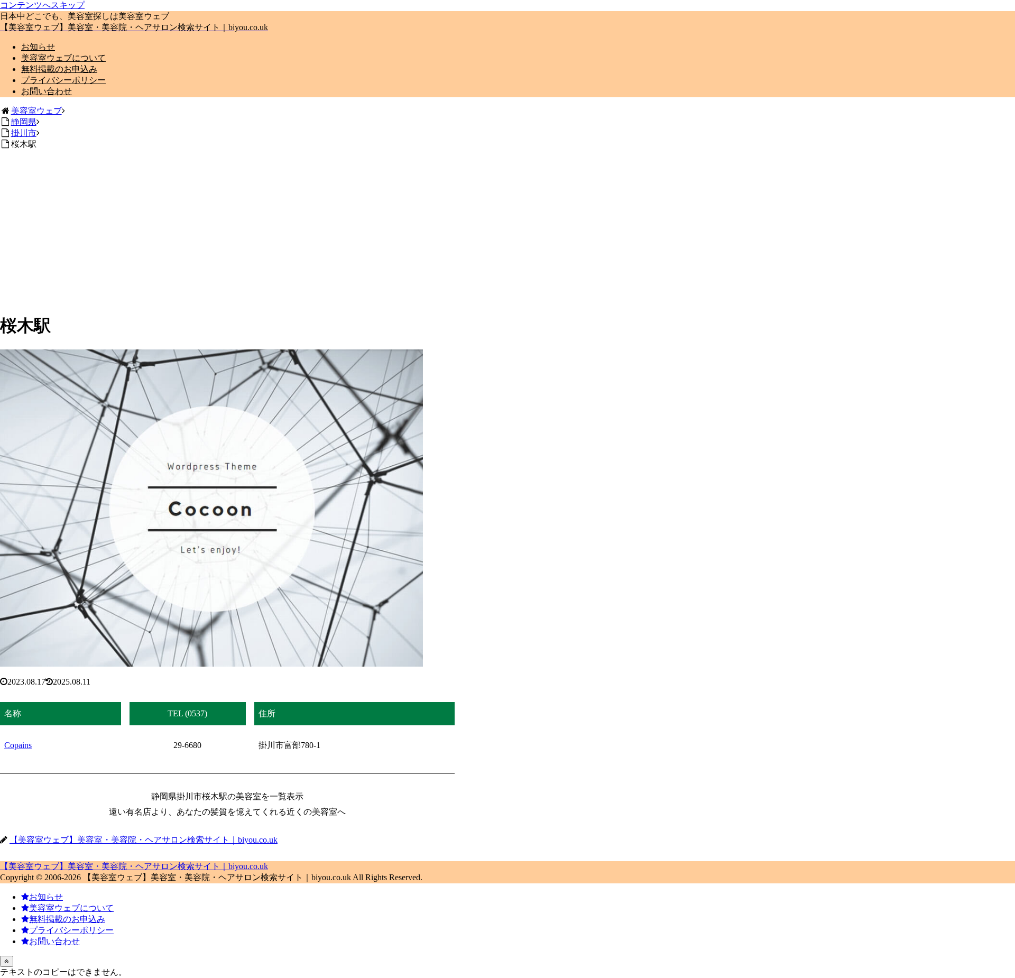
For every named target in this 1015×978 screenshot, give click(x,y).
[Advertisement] (507, 229)
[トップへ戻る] (6, 961)
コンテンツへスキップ (42, 5)
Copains (18, 745)
